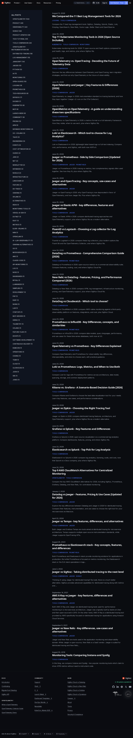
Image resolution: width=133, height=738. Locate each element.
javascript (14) (19, 61)
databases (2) (18, 169)
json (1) (16, 372)
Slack (36, 686)
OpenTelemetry (58, 478)
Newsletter (38, 706)
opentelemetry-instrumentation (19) (20, 48)
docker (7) (17, 101)
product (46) (18, 23)
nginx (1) (16, 304)
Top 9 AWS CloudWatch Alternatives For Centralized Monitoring (82, 472)
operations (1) (18, 352)
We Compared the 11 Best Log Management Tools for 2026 (86, 16)
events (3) (17, 145)
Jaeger (72, 92)
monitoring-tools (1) (21, 209)
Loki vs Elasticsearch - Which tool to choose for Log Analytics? (82, 134)
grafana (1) (17, 193)
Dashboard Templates (42, 698)
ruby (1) (16, 300)
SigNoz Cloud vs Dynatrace (77, 694)
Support (37, 682)
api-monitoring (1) (20, 264)
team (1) (16, 360)
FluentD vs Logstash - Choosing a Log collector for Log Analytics (84, 230)
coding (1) (17, 356)
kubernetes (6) (19, 105)
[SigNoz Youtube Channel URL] (130, 687)
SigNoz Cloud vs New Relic (77, 686)
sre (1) (15, 376)
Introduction (6, 682)
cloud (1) (16, 364)
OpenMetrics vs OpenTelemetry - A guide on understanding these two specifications (87, 110)
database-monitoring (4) (23, 129)
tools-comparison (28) (22, 43)
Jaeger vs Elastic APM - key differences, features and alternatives (82, 206)
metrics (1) (17, 225)
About (70, 702)
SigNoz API (5, 694)
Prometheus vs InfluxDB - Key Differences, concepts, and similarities (85, 323)
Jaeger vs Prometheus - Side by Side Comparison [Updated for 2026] (86, 158)
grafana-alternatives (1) (23, 244)
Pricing (58, 3)
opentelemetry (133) (21, 19)
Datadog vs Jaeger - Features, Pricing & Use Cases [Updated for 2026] (87, 496)
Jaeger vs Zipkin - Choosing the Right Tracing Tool (81, 408)
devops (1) (17, 336)
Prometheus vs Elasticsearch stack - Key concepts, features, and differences (87, 546)
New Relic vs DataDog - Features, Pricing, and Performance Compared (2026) (87, 278)
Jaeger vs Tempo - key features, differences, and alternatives (87, 521)
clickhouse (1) (18, 368)
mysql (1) (16, 280)
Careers (70, 698)
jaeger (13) (17, 65)
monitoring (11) (19, 77)
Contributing (6, 686)
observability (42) (20, 27)
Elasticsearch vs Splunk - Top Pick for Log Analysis (81, 449)
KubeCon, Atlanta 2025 (42, 710)
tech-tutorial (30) (20, 39)
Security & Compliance (75, 714)
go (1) (15, 248)
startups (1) (17, 312)
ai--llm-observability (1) (23, 240)
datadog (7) (17, 97)
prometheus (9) (19, 89)
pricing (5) (17, 121)
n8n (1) (15, 232)
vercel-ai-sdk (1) (19, 213)
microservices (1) (20, 252)
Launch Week (39, 694)
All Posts (16, 15)
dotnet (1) (17, 217)
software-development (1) (23, 340)
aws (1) (15, 256)
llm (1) (15, 308)
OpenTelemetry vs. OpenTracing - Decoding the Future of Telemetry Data (85, 62)
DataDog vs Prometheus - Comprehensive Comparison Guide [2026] (88, 254)
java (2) (16, 157)
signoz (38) (17, 31)
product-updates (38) (21, 35)
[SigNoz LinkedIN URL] (117, 687)
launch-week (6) (19, 113)
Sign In (104, 3)
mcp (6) (15, 109)
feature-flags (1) (19, 332)
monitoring (85, 44)
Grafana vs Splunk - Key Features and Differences (81, 429)
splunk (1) (17, 197)
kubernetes (57, 44)
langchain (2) (18, 181)
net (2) (15, 161)
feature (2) (17, 185)
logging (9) (17, 85)
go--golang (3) (19, 133)
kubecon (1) (17, 348)
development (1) (19, 292)
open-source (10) (19, 81)
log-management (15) (21, 57)
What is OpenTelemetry (10, 704)
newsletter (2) (19, 165)
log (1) (15, 268)
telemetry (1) (18, 324)
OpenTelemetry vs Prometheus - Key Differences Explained (86, 346)
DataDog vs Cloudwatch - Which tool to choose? (80, 301)
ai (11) (15, 73)
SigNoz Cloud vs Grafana (76, 690)
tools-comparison (71, 44)
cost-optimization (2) (22, 149)
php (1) (15, 296)
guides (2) (16, 153)
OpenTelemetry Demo (9, 712)
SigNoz (79, 576)
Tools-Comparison (68, 20)
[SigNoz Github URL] (113, 687)
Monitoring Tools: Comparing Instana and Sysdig (81, 655)
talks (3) (16, 137)
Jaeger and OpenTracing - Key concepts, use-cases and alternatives (84, 182)
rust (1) (16, 220)
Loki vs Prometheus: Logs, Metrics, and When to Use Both (86, 366)
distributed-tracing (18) (23, 53)
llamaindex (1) (18, 284)
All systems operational (124, 682)
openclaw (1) (18, 236)
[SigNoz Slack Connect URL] (122, 687)
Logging (55, 20)
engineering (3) (19, 141)
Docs (38, 3)
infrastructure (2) (20, 177)
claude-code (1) (19, 260)
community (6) (19, 117)
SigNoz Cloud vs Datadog (76, 682)
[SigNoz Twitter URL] (126, 687)
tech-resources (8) (20, 93)
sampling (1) (17, 288)
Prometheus (81, 165)
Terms (70, 706)
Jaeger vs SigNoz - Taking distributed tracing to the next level (88, 571)
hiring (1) (16, 320)
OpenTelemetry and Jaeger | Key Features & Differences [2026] (85, 86)
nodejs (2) (17, 173)
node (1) (16, 272)
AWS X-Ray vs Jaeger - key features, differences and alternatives (82, 597)
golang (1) (17, 328)
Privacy (70, 710)
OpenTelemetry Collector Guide (12, 708)
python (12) (17, 69)
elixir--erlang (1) (19, 228)
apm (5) (15, 125)
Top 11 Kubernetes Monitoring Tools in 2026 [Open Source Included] (86, 38)
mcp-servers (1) (19, 316)
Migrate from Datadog (9, 690)
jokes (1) (16, 380)
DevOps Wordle (40, 702)
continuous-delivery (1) (23, 344)
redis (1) (16, 205)
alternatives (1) (19, 201)
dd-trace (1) (17, 189)
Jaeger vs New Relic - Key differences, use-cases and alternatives (82, 629)
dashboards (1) (18, 276)
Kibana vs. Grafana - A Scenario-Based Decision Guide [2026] (87, 387)
